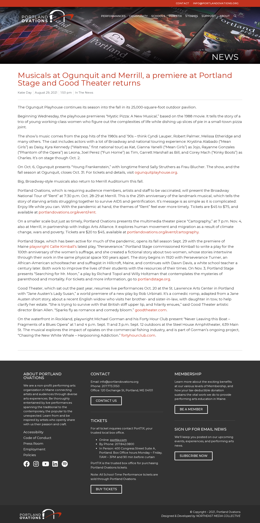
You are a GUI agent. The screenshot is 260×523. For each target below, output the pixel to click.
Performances (113, 16)
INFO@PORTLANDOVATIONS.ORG (215, 3)
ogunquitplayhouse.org (156, 172)
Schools (158, 16)
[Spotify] (64, 464)
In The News (84, 92)
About (224, 16)
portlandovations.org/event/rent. (67, 212)
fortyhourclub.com (138, 335)
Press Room (33, 443)
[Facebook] (26, 464)
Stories (191, 16)
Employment (34, 449)
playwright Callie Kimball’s (53, 246)
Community (138, 16)
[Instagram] (36, 464)
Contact (182, 3)
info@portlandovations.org (119, 381)
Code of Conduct (37, 438)
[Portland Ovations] (49, 16)
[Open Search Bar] (235, 16)
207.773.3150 (111, 386)
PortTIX (175, 16)
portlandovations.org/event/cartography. (163, 232)
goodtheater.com (151, 310)
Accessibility (33, 432)
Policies (29, 455)
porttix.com (118, 440)
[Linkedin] (55, 464)
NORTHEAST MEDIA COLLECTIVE (218, 516)
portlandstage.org (154, 279)
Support (209, 16)
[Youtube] (45, 464)
